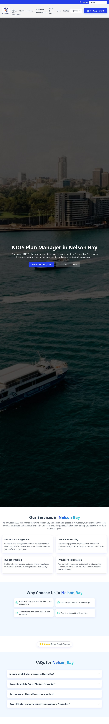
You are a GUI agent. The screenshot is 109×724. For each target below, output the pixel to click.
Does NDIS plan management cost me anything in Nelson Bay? (39, 704)
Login (76, 11)
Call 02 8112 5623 (70, 264)
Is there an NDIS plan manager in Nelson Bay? (31, 674)
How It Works (51, 11)
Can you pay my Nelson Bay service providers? (31, 694)
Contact (66, 11)
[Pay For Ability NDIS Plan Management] (6, 11)
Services (30, 11)
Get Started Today (39, 264)
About (21, 11)
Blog (59, 11)
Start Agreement (97, 11)
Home (14, 11)
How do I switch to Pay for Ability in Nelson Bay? (32, 684)
